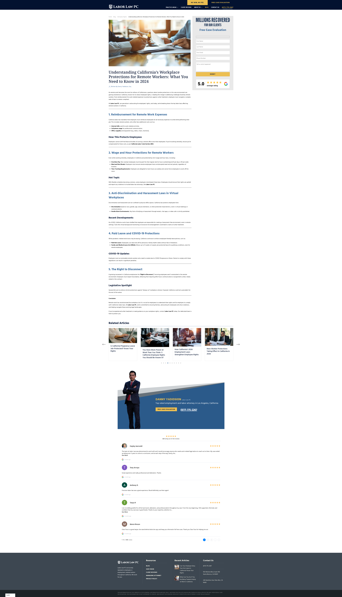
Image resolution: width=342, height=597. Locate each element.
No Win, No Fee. (197, 2)
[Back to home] (124, 6)
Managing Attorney (153, 575)
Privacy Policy (151, 579)
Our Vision (150, 569)
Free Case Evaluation (220, 2)
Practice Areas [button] (171, 7)
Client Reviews (186, 7)
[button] (104, 344)
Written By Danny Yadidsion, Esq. (121, 86)
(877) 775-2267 (207, 566)
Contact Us (215, 7)
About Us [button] (197, 7)
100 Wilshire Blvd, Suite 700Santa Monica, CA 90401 (211, 573)
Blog (206, 7)
